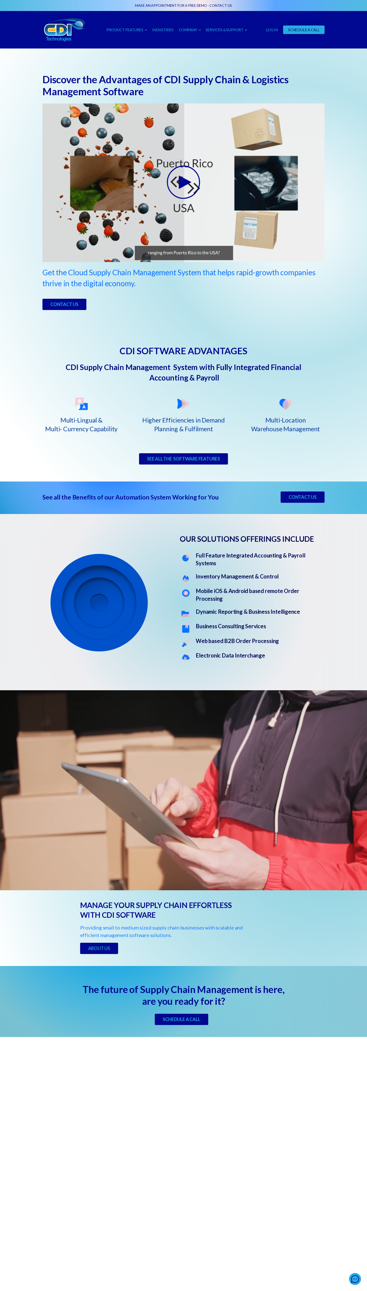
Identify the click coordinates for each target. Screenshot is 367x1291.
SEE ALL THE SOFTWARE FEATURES (183, 459)
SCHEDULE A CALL (304, 30)
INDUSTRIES (163, 30)
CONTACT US (220, 5)
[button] (126, 30)
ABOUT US (99, 948)
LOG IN (272, 30)
